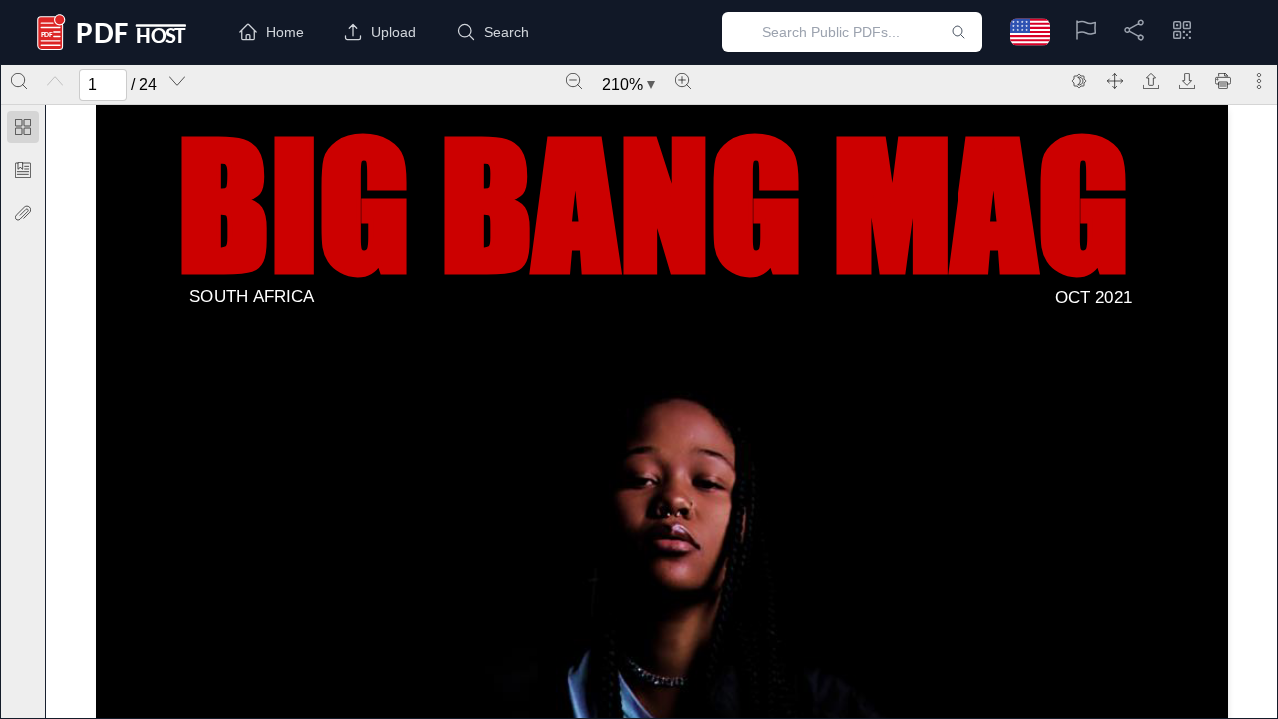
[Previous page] (55, 81)
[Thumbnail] (23, 127)
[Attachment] (23, 213)
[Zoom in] (683, 81)
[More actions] (1259, 81)
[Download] (1187, 81)
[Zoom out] (574, 81)
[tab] (23, 130)
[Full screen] (1115, 81)
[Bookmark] (23, 170)
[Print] (1223, 81)
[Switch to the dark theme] (1079, 81)
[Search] (19, 81)
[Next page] (177, 81)
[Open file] (1151, 81)
